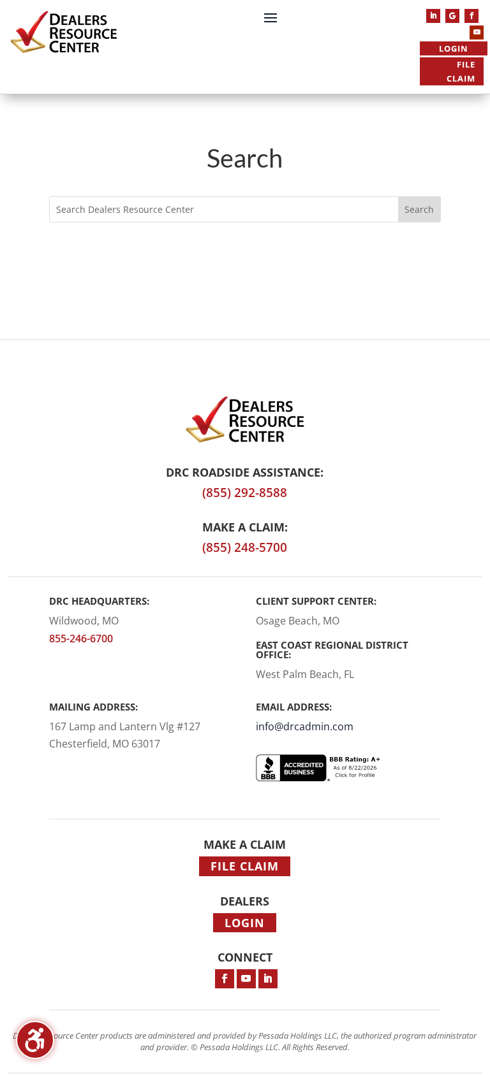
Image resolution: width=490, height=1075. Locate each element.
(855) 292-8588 (244, 492)
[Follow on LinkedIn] (433, 16)
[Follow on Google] (452, 16)
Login (453, 48)
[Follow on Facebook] (471, 16)
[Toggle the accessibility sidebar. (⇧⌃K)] (35, 1040)
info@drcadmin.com (304, 726)
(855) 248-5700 (244, 547)
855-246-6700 (81, 638)
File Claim (461, 71)
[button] (270, 17)
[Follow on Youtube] (477, 32)
